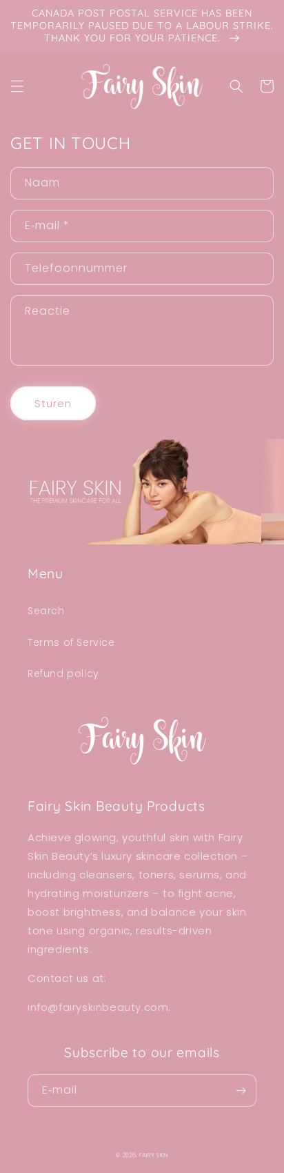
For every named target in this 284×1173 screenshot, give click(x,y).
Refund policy (63, 673)
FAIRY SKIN (153, 1155)
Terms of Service (71, 642)
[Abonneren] (240, 1090)
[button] (17, 86)
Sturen (53, 403)
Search (46, 611)
